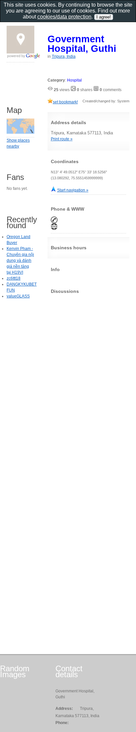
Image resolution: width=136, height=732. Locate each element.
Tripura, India (64, 56)
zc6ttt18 (13, 278)
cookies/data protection (64, 16)
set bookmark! (65, 102)
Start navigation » (72, 190)
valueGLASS (18, 296)
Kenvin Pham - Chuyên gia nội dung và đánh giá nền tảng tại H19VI (20, 260)
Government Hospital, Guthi (82, 43)
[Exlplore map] (20, 132)
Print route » (62, 139)
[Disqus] (88, 381)
